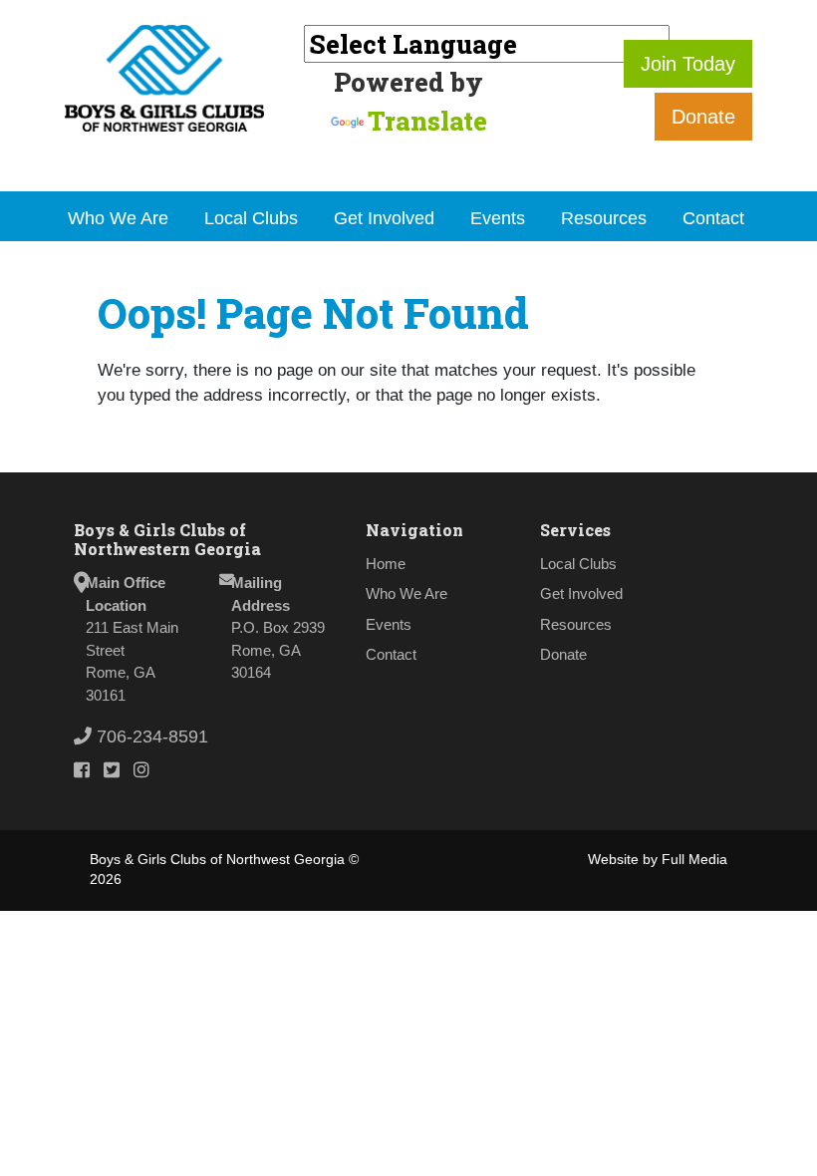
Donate (703, 117)
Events (497, 218)
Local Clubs (251, 218)
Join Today (688, 64)
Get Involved (384, 218)
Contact (713, 218)
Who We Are (118, 218)
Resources (604, 218)
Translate (427, 121)
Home (386, 563)
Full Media (694, 859)
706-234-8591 (150, 736)
